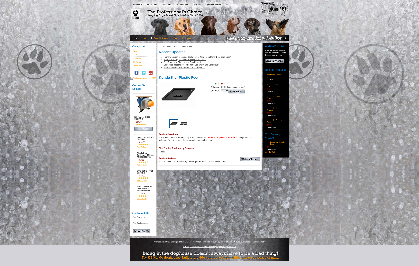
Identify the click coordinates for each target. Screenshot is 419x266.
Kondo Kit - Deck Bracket (273, 97)
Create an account (220, 5)
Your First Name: (139, 217)
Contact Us (231, 247)
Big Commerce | (226, 242)
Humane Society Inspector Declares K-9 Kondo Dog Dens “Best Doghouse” (197, 57)
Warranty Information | (192, 247)
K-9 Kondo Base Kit (274, 74)
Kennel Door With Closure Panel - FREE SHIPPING (144, 189)
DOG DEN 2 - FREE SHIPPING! (145, 172)
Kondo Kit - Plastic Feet (277, 143)
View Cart (196, 5)
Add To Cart (143, 128)
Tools (135, 55)
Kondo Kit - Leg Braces (273, 109)
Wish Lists (167, 5)
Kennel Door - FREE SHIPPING (145, 138)
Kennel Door (137, 65)
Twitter (145, 74)
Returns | (205, 247)
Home (162, 46)
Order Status (152, 5)
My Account (137, 5)
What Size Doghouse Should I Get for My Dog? (184, 67)
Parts (135, 51)
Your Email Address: (140, 223)
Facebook (138, 74)
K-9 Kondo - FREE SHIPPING (142, 118)
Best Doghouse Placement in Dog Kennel (182, 62)
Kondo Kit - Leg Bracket (273, 85)
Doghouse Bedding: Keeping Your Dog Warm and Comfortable (191, 65)
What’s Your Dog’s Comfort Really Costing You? (185, 59)
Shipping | (223, 247)
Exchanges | (214, 247)
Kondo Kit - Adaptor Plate (274, 121)
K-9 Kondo (137, 62)
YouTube (152, 74)
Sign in (208, 5)
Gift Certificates (182, 5)
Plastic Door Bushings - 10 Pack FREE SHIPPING (145, 155)
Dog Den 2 (137, 58)
